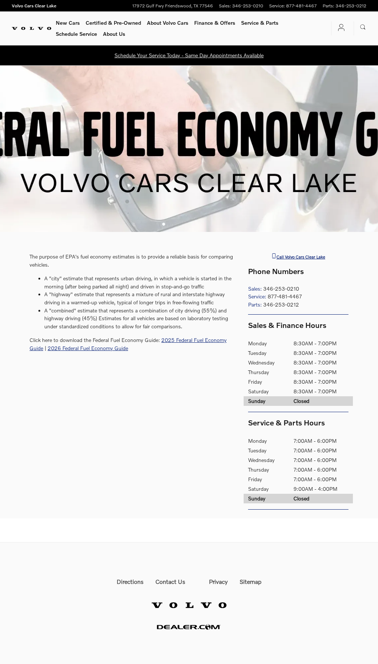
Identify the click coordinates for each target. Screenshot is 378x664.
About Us (114, 34)
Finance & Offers (214, 23)
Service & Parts (259, 23)
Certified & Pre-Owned (113, 23)
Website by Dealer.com (189, 627)
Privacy (218, 581)
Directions (130, 581)
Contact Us (170, 581)
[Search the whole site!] (363, 27)
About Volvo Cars (167, 23)
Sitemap (250, 581)
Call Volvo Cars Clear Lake (300, 256)
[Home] (31, 28)
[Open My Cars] (339, 28)
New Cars (68, 23)
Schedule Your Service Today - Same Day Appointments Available (189, 55)
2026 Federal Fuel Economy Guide (88, 348)
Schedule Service (76, 34)
